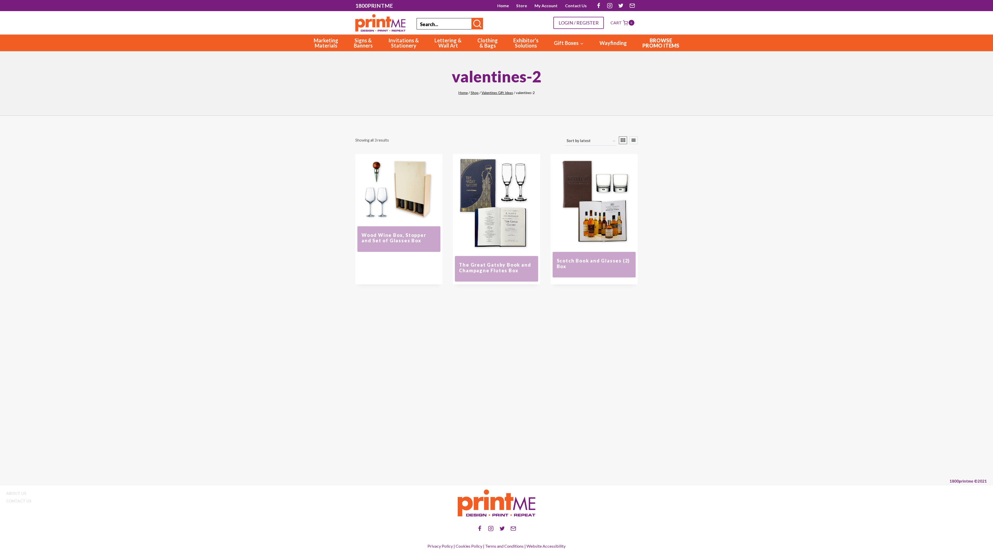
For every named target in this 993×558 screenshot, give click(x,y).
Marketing (326, 43)
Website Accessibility (546, 546)
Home (503, 5)
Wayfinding (613, 43)
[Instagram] (609, 5)
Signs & (363, 43)
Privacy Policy (440, 546)
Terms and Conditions (504, 546)
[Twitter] (621, 5)
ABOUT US (16, 493)
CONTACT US (18, 501)
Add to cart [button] (399, 254)
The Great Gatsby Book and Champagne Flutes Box (495, 267)
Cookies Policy (469, 546)
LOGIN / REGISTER (579, 23)
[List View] (633, 140)
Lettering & (448, 43)
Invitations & (403, 43)
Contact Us (576, 5)
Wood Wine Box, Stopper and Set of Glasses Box (394, 238)
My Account (546, 5)
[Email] (632, 5)
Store (521, 5)
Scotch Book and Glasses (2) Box (593, 263)
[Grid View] (623, 140)
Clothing (487, 43)
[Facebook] (598, 5)
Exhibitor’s (525, 43)
